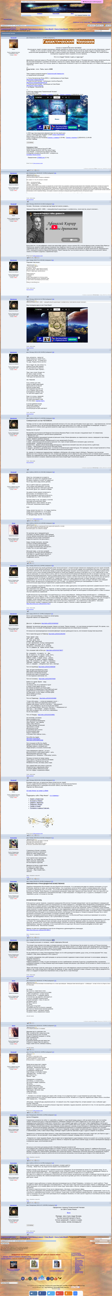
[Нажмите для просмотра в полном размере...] (69, 43)
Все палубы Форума (76, 1254)
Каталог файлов (79, 1272)
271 (54, 780)
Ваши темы (87, 22)
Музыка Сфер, (26, 1256)
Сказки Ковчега (6, 1258)
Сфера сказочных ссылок (38, 163)
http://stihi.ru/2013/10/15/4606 (48, 698)
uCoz (59, 1288)
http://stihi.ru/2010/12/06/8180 (47, 667)
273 (52, 881)
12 (15, 25)
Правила (105, 22)
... (74, 1287)
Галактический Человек (77, 29)
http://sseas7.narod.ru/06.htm (35, 85)
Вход (72, 1287)
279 (53, 1163)
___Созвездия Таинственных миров (30, 29)
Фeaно (12, 27)
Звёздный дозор (8, 19)
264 (53, 299)
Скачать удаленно (65, 94)
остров (28, 877)
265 (53, 352)
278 (55, 1115)
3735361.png (41, 157)
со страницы (54, 795)
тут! (20, 1280)
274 (53, 940)
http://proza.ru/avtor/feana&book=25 (37, 82)
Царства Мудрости (77, 1267)
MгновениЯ (13, 37)
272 (53, 837)
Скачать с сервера (47, 94)
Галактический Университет (55, 73)
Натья (13, 523)
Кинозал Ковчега (79, 1271)
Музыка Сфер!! (78, 1264)
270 (52, 613)
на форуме (28, 1258)
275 (55, 980)
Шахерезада (13, 173)
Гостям (81, 22)
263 (53, 260)
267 (54, 472)
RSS (89, 15)
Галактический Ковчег (8, 29)
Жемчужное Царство (78, 1269)
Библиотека (76, 22)
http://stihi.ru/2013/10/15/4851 (46, 714)
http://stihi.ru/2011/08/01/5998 (35, 740)
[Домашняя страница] (36, 170)
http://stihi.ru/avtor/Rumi (33, 738)
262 (53, 204)
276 (55, 1025)
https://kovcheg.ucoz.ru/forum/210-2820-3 (38, 930)
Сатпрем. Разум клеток (34, 154)
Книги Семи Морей (61, 29)
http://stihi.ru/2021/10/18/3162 (50, 623)
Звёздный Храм (79, 1265)
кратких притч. (40, 400)
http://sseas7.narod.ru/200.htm (35, 79)
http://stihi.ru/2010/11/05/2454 (57, 634)
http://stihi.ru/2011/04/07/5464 (47, 678)
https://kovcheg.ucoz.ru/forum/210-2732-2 (38, 603)
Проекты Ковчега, (15, 1256)
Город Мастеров (34, 1270)
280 (56, 1205)
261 (55, 173)
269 (53, 565)
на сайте (35, 1258)
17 (23, 25)
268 (54, 523)
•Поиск (109, 22)
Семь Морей (49, 29)
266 (54, 418)
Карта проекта (78, 1262)
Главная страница (76, 1253)
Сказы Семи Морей (58, 134)
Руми (15, 27)
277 (53, 1052)
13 (17, 25)
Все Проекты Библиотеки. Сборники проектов (13, 1270)
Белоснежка (13, 837)
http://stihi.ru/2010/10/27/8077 (54, 650)
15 (20, 25)
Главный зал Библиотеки (77, 1255)
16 (22, 25)
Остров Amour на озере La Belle (37, 791)
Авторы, (6, 1256)
